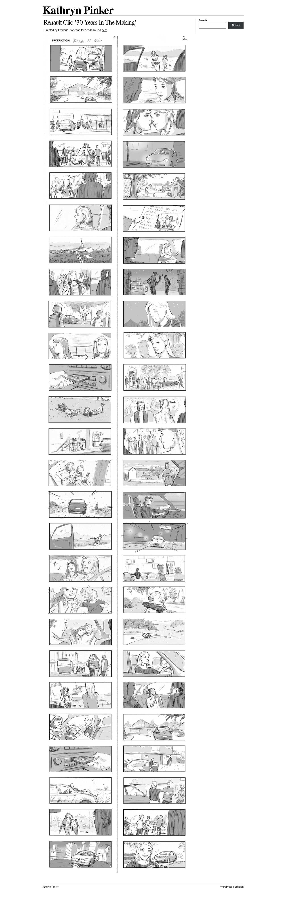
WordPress (226, 886)
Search (203, 20)
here (104, 30)
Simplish (239, 886)
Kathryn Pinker (78, 10)
